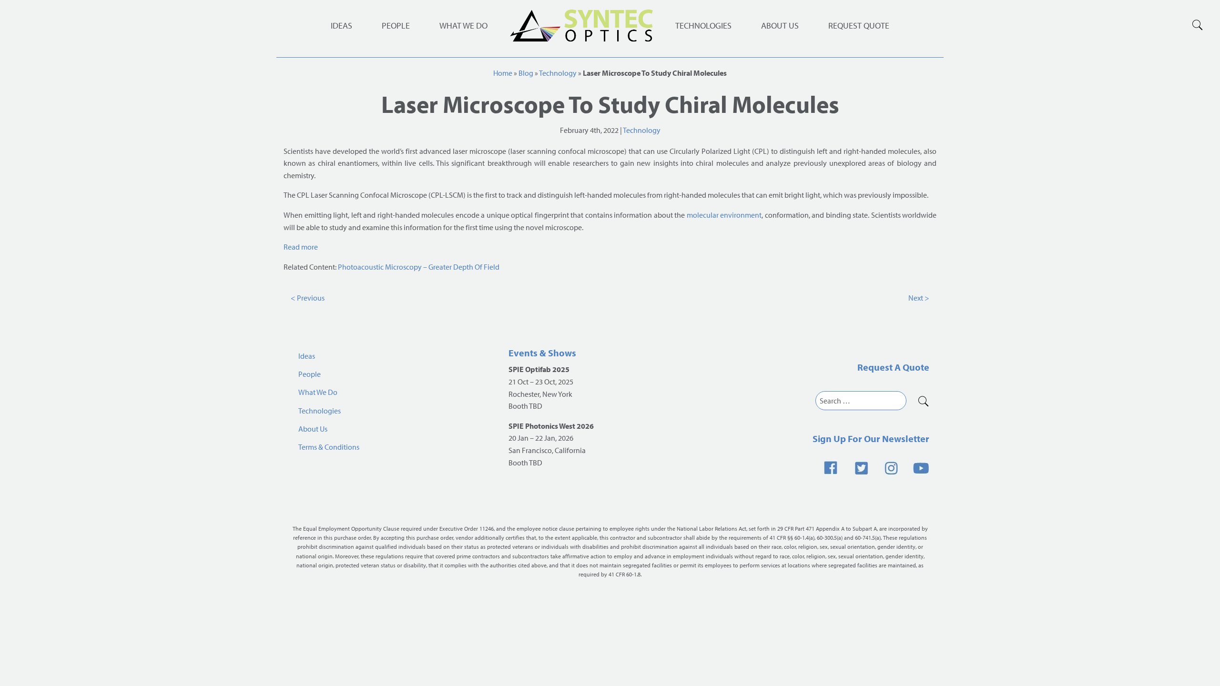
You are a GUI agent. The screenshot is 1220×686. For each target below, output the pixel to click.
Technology (558, 73)
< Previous (308, 298)
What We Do (463, 25)
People (396, 25)
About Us (780, 25)
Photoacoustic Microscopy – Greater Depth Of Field (418, 267)
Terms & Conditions (328, 447)
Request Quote (858, 25)
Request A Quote (893, 367)
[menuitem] (703, 25)
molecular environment (724, 215)
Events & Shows (542, 353)
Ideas (341, 25)
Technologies (703, 25)
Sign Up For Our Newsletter (871, 438)
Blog (525, 73)
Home (502, 73)
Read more (301, 247)
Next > (918, 298)
